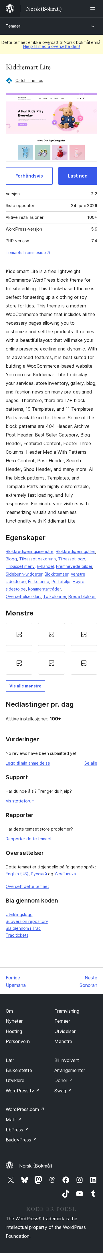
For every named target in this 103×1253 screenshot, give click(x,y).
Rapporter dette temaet (29, 838)
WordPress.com (25, 1109)
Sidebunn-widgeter (24, 574)
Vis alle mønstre (25, 685)
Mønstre (63, 1041)
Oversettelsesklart (23, 596)
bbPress (17, 1130)
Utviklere (15, 1080)
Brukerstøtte (19, 1070)
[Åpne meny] (94, 8)
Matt (14, 1120)
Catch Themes (29, 80)
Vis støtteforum (20, 800)
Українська (65, 873)
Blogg (11, 558)
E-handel (45, 566)
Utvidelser (65, 1031)
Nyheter (14, 1021)
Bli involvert (66, 1060)
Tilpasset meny (20, 566)
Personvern (18, 1041)
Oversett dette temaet (27, 886)
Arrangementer (69, 1070)
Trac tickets (17, 935)
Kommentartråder (44, 588)
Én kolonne (38, 581)
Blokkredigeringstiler (75, 551)
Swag (63, 1091)
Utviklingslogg (19, 914)
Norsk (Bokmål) (35, 1166)
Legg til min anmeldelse (28, 763)
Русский (39, 873)
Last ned (78, 176)
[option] (19, 634)
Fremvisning (66, 1011)
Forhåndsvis (29, 176)
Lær (10, 1060)
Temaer (13, 26)
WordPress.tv (23, 1091)
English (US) (17, 873)
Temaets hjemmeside (26, 252)
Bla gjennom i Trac (23, 928)
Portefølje (61, 581)
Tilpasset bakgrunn (37, 558)
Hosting (14, 1031)
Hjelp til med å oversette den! (51, 46)
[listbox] (51, 649)
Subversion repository (27, 921)
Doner (63, 1080)
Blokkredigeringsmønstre (30, 551)
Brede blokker (82, 596)
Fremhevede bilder (74, 566)
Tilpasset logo (71, 558)
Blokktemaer (56, 574)
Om (9, 1011)
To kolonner (54, 596)
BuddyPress (21, 1140)
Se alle (90, 763)
